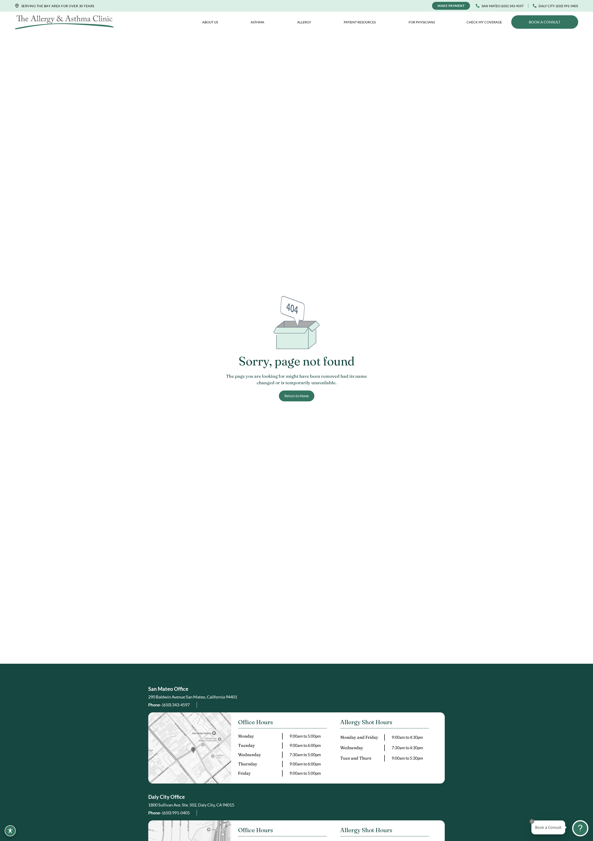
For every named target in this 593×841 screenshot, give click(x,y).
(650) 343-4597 (169, 704)
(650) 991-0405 (169, 812)
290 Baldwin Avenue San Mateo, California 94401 (192, 696)
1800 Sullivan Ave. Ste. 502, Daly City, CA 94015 (191, 804)
